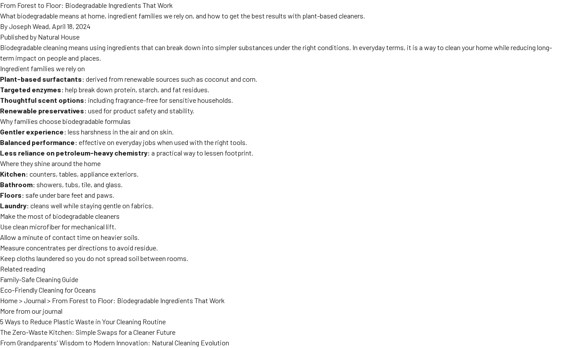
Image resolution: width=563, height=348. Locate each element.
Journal (35, 300)
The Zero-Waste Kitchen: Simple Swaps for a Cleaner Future (87, 332)
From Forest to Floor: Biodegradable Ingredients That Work (138, 300)
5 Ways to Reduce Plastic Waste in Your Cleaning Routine (83, 321)
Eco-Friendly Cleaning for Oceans (48, 290)
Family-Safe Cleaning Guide (39, 279)
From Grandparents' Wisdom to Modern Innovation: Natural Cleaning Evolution (114, 342)
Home (9, 300)
